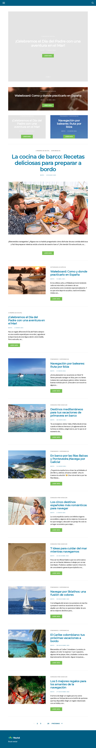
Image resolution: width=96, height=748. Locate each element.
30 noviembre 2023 (63, 599)
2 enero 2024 (61, 512)
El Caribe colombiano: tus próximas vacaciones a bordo (67, 638)
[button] (46, 77)
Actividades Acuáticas (48, 91)
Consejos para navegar (58, 405)
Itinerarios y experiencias (69, 116)
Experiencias (55, 150)
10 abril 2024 (51, 100)
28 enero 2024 (61, 420)
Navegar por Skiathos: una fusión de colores (68, 593)
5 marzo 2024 (51, 50)
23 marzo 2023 (51, 175)
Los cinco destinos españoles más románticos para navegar (68, 505)
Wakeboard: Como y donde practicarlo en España (48, 95)
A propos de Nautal (48, 36)
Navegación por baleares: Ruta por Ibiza (69, 123)
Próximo (56, 723)
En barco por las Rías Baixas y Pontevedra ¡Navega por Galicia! (69, 459)
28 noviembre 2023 (63, 645)
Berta (42, 50)
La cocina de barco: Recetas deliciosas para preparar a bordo (48, 163)
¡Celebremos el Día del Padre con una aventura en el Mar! (48, 43)
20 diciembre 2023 (63, 556)
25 (48, 723)
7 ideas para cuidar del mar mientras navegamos (68, 550)
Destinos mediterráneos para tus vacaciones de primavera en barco (66, 412)
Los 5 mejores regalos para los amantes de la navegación (68, 684)
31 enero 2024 (72, 131)
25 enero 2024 (61, 466)
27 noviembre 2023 (63, 692)
